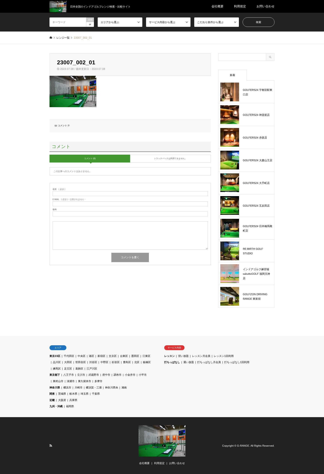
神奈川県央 (111, 387)
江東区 (146, 355)
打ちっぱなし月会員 (209, 362)
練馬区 (57, 368)
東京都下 (55, 374)
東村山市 (58, 381)
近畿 (52, 400)
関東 (52, 393)
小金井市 (130, 374)
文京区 (113, 355)
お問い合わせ (265, 6)
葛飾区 (79, 368)
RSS (51, 445)
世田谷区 (80, 362)
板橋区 (147, 362)
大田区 (68, 362)
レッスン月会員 (201, 355)
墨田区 (135, 355)
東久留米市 (84, 381)
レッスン (169, 355)
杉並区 (116, 362)
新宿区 (101, 355)
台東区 (124, 355)
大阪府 (62, 400)
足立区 (68, 368)
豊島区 (127, 362)
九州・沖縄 (56, 406)
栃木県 (73, 393)
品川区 (57, 362)
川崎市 (78, 387)
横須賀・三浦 (94, 387)
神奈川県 (55, 387)
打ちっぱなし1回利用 (236, 362)
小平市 (143, 374)
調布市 (118, 374)
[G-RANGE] (162, 454)
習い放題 (183, 355)
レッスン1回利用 (224, 355)
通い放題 (188, 362)
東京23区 (55, 355)
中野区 (104, 362)
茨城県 (62, 393)
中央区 (82, 355)
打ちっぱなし (172, 362)
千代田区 (69, 355)
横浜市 (67, 387)
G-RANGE (243, 445)
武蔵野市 (93, 374)
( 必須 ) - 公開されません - (69, 199)
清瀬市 (71, 381)
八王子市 (68, 374)
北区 (137, 362)
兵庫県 (73, 400)
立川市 (81, 374)
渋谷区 (93, 362)
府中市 (106, 374)
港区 (91, 355)
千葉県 (96, 393)
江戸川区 (92, 368)
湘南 (124, 387)
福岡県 (70, 406)
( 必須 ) (58, 189)
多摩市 (98, 381)
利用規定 (240, 6)
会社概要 (218, 6)
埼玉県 (84, 393)
